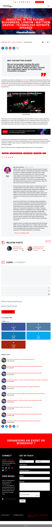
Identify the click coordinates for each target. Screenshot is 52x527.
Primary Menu (48, 6)
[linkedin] (9, 468)
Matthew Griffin (6, 42)
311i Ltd (12, 515)
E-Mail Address (23, 464)
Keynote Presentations (16, 42)
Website (21, 476)
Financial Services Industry (16, 153)
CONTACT (29, 515)
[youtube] (6, 470)
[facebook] (3, 468)
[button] (47, 241)
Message (22, 481)
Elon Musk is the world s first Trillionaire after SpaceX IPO (21, 359)
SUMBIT (22, 501)
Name (21, 459)
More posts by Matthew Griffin (22, 233)
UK (44, 153)
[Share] (26, 2)
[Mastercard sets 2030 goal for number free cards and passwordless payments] (30, 248)
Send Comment (8, 312)
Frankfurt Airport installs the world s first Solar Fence (19, 407)
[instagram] (6, 468)
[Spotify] (28, 2)
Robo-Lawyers (37, 153)
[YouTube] (24, 2)
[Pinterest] (6, 157)
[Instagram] (20, 2)
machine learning (34, 85)
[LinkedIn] (16, 2)
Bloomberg (24, 80)
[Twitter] (18, 2)
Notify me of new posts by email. (9, 306)
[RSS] (22, 2)
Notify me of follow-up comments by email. (11, 301)
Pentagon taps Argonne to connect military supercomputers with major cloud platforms (27, 380)
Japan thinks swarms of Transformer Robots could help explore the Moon (24, 400)
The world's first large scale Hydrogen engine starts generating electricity (24, 414)
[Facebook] (14, 2)
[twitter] (3, 470)
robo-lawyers (4, 85)
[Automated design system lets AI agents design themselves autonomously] (10, 248)
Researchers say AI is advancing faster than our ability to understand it (23, 421)
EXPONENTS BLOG (43, 515)
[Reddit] (12, 157)
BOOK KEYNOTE (39, 2)
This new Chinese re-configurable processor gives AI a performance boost (24, 366)
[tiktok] (12, 468)
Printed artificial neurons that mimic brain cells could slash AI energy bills (24, 373)
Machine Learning (28, 153)
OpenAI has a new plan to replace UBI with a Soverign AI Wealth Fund (23, 386)
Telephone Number (24, 470)
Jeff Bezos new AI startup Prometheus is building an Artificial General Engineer (26, 393)
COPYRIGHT (36, 515)
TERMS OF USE (31, 516)
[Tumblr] (8, 157)
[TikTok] (30, 2)
